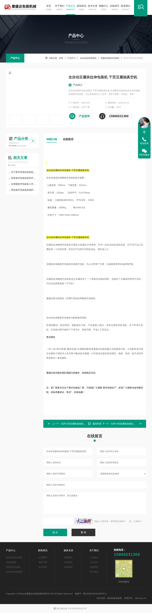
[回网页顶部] (144, 132)
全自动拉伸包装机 (88, 58)
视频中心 (103, 8)
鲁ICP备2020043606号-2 (95, 593)
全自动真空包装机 (14, 557)
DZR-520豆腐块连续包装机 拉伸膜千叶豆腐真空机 (86, 423)
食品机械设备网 (114, 598)
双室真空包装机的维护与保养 (24, 190)
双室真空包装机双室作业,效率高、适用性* (24, 178)
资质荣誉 (94, 567)
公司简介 (94, 557)
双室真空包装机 (13, 567)
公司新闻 (43, 557)
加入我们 (94, 572)
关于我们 (59, 8)
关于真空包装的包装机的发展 (24, 172)
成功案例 (68, 567)
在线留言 (114, 8)
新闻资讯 (81, 8)
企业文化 (94, 562)
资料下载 (43, 562)
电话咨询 (144, 143)
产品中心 (70, 8)
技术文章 (92, 8)
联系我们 (125, 8)
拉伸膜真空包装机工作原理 (24, 184)
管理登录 (128, 598)
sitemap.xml (140, 598)
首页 (48, 8)
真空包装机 (11, 562)
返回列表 (96, 423)
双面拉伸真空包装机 (110, 58)
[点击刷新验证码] (83, 521)
